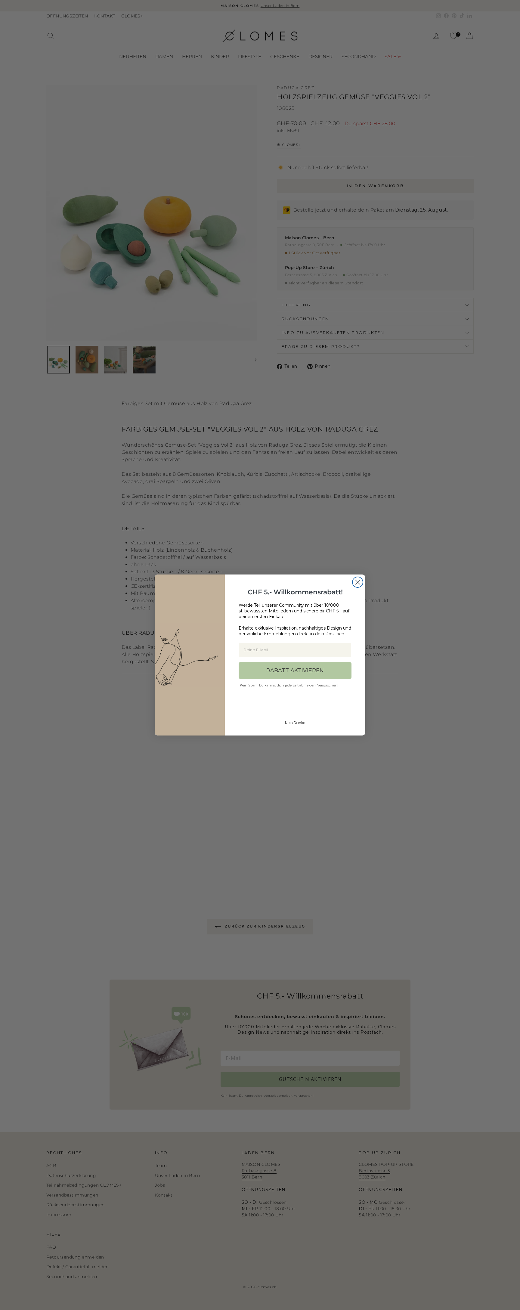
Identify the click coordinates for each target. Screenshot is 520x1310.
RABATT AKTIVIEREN (295, 670)
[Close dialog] (357, 582)
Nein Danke (295, 722)
